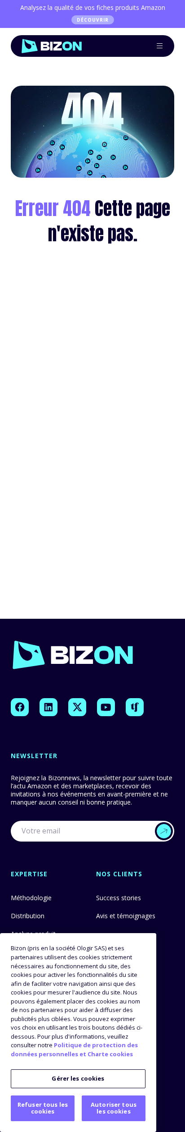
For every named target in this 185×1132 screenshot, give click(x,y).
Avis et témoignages (125, 915)
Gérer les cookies (78, 1078)
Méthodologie (31, 897)
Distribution (27, 915)
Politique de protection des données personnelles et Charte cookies (74, 1049)
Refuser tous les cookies (43, 1108)
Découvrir (93, 20)
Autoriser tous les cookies (114, 1108)
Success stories (118, 897)
